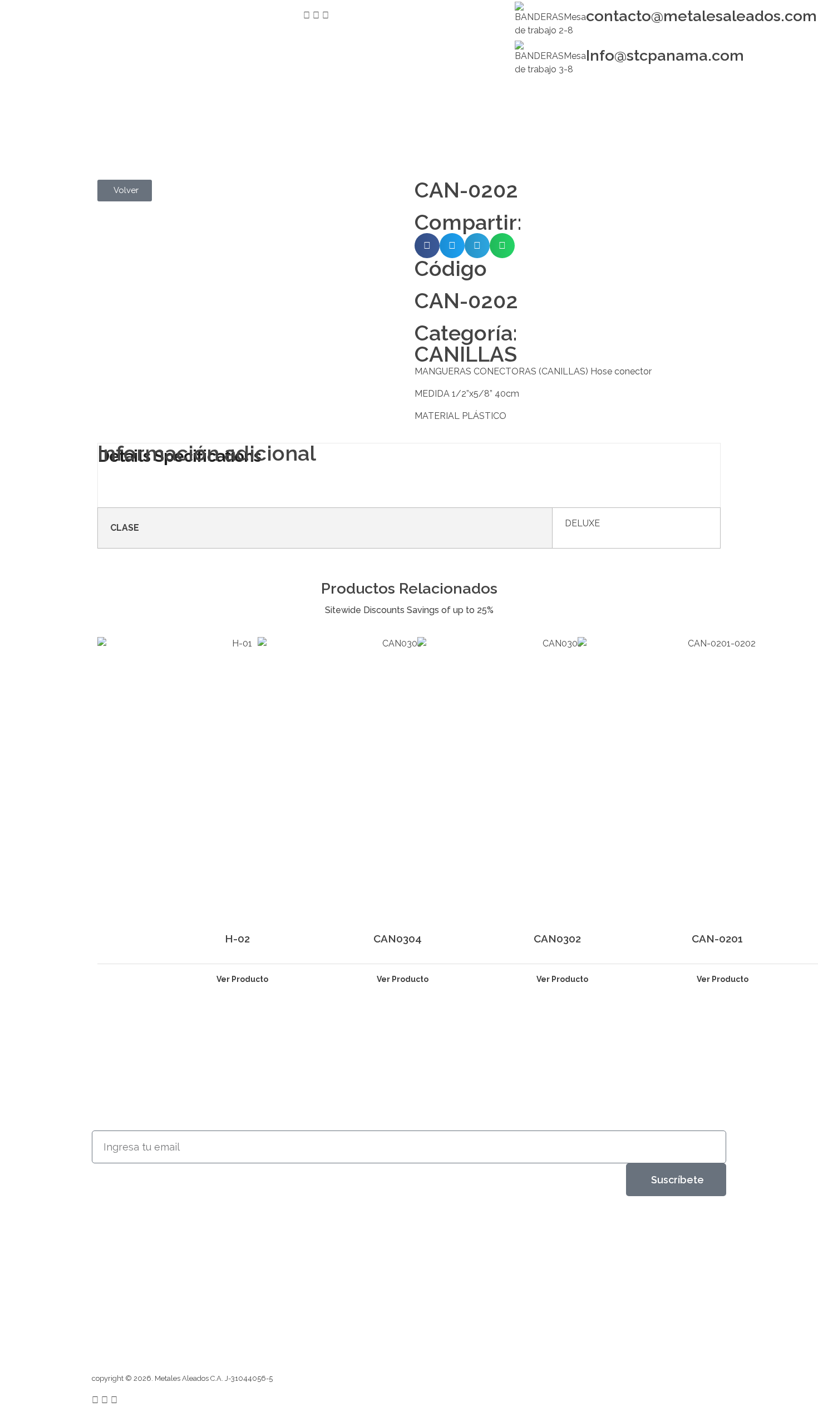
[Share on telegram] (477, 245)
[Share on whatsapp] (502, 245)
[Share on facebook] (427, 245)
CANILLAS (466, 354)
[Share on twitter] (452, 245)
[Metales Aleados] (130, 116)
